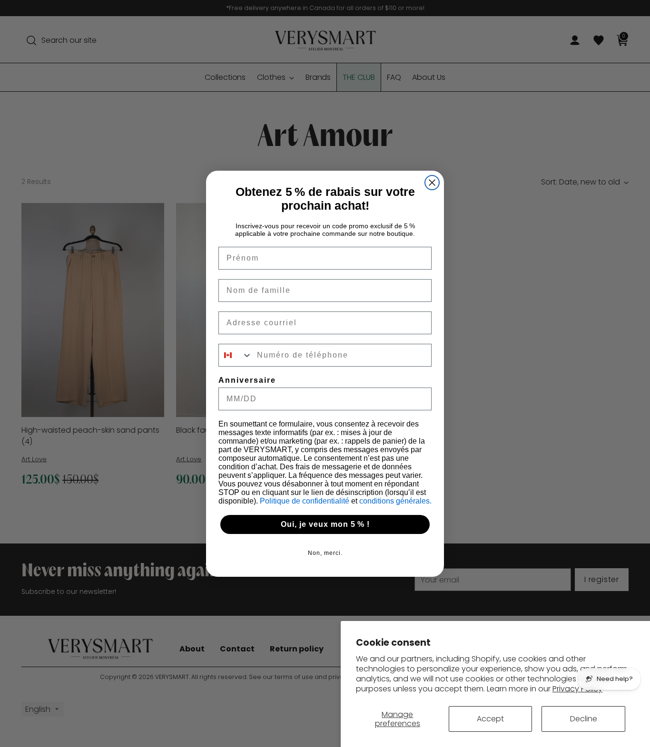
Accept (490, 718)
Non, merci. (325, 553)
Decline (583, 718)
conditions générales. (395, 501)
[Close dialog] (432, 182)
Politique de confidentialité (305, 501)
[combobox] (235, 355)
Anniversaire (247, 380)
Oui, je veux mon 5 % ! (325, 524)
